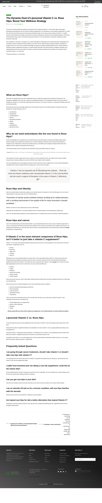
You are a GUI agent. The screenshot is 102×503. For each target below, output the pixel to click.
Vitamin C (8, 15)
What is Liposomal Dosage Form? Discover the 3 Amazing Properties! (87, 107)
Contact (29, 6)
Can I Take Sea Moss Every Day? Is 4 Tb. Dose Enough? (87, 115)
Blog (15, 6)
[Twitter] (63, 471)
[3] (45, 263)
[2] (15, 104)
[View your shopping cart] (85, 6)
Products (21, 6)
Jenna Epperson (19, 24)
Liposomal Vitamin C (57, 33)
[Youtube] (61, 471)
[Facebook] (58, 471)
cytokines (59, 210)
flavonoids (12, 249)
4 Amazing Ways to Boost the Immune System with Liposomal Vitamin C (87, 86)
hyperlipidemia (13, 125)
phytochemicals (34, 140)
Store (9, 6)
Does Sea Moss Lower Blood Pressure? (87, 96)
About (4, 6)
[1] (62, 98)
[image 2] (9, 152)
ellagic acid (12, 251)
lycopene (12, 253)
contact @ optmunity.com (34, 476)
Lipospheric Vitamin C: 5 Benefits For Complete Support (86, 126)
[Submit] (93, 459)
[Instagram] (65, 471)
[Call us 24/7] (8, 473)
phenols (12, 247)
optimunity (50, 484)
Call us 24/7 (15, 472)
